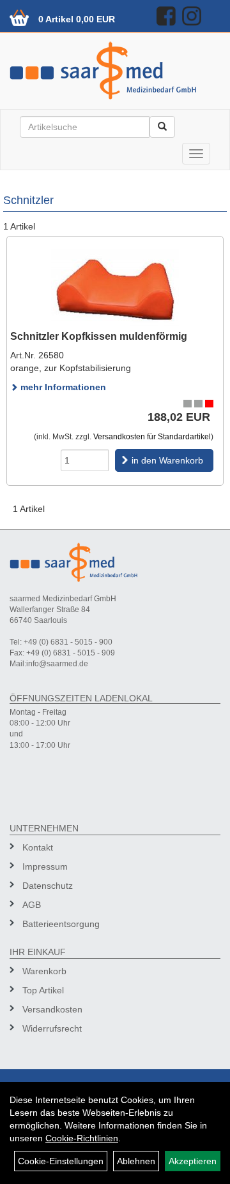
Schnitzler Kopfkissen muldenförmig (98, 336)
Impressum (45, 866)
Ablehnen (136, 1161)
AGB (31, 905)
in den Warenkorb (167, 460)
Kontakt (37, 847)
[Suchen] (162, 127)
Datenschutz (47, 886)
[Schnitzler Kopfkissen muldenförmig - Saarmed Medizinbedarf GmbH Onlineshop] (115, 288)
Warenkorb (44, 971)
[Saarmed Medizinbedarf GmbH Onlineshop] (115, 70)
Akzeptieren (193, 1161)
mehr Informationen (62, 387)
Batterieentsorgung (61, 924)
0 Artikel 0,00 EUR (76, 19)
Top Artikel (43, 990)
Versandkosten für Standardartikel (152, 436)
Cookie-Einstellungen (60, 1161)
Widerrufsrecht (52, 1028)
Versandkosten (52, 1009)
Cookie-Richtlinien (81, 1138)
